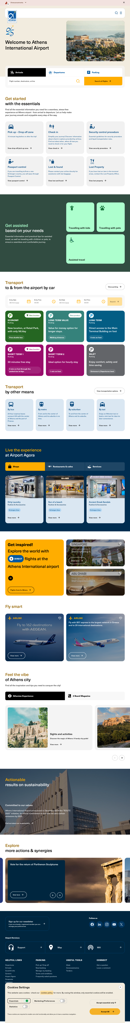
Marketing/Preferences (44, 1000)
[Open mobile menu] (121, 12)
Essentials (13, 1000)
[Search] (116, 12)
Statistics (13, 1006)
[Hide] (124, 2)
